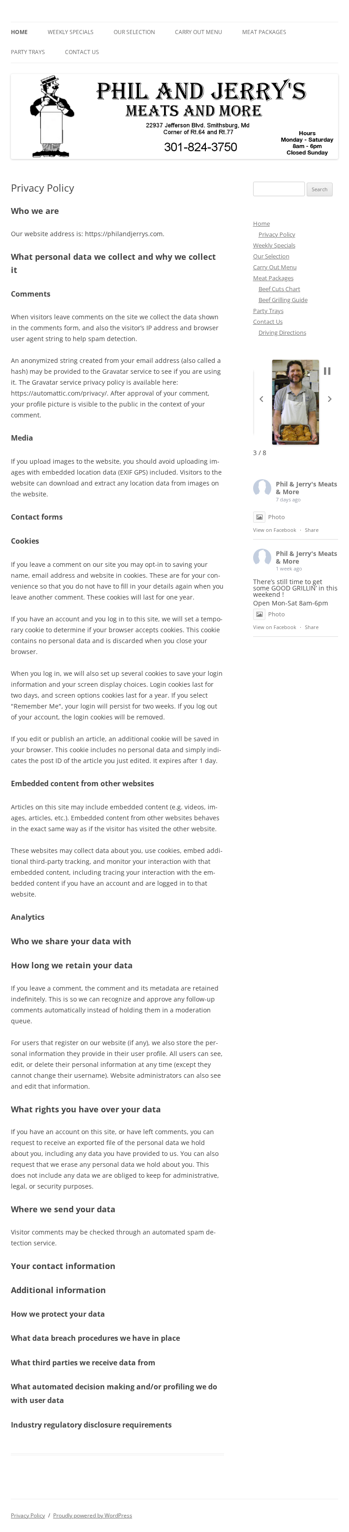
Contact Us (82, 52)
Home (19, 32)
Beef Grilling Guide (283, 300)
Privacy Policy (277, 234)
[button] (261, 399)
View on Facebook (274, 529)
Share (312, 529)
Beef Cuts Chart (279, 289)
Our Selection (134, 32)
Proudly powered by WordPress (92, 1515)
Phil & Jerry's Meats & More (306, 488)
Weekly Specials (71, 32)
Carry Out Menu (198, 32)
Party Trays (28, 52)
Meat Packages (264, 32)
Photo (276, 517)
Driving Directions (282, 332)
